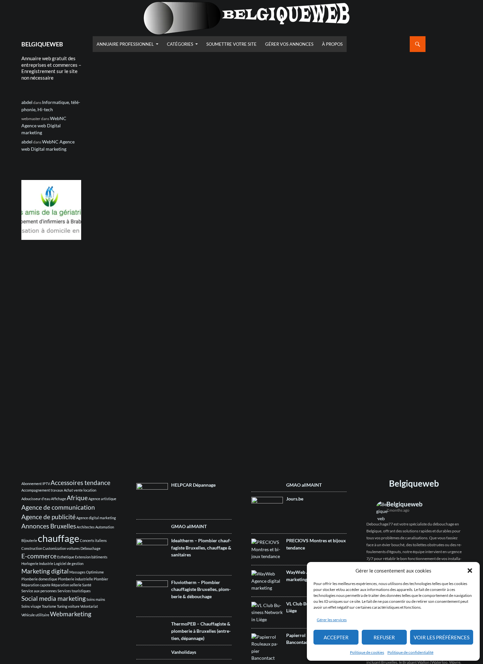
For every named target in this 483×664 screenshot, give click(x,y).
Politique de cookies (367, 652)
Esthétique (65, 557)
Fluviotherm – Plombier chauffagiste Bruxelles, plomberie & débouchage (201, 589)
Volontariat (89, 606)
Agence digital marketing (96, 518)
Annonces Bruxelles (48, 526)
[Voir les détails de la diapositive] (51, 210)
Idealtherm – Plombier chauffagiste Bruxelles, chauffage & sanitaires (201, 547)
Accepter (336, 637)
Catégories (180, 44)
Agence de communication (58, 507)
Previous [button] (29, 208)
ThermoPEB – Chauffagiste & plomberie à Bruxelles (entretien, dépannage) (201, 631)
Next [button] (73, 208)
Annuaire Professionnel (125, 44)
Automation (104, 527)
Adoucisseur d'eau (35, 499)
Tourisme (49, 606)
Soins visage (31, 606)
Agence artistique (102, 499)
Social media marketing (53, 598)
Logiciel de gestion (68, 563)
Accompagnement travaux (42, 490)
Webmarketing (70, 614)
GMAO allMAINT (189, 526)
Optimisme (95, 572)
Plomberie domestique (39, 579)
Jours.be (294, 498)
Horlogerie (29, 563)
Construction (31, 548)
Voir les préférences (442, 637)
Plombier (101, 579)
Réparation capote (36, 585)
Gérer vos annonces (289, 44)
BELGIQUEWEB (42, 44)
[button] (470, 570)
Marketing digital (45, 571)
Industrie (46, 563)
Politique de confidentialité (410, 652)
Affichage (58, 499)
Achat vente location (80, 490)
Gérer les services (332, 619)
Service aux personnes (39, 591)
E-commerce (39, 556)
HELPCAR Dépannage (193, 485)
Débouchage (90, 548)
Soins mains (95, 599)
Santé (86, 585)
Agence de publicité (48, 517)
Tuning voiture (68, 606)
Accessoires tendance (80, 482)
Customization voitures (61, 548)
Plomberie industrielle (75, 579)
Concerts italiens (93, 540)
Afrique (77, 497)
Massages (77, 572)
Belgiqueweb (414, 483)
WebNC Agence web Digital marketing (43, 125)
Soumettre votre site (231, 44)
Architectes (86, 527)
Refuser (384, 637)
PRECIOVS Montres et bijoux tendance (316, 544)
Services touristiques (74, 591)
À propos (332, 44)
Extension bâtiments (91, 557)
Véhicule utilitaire (35, 615)
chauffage (58, 538)
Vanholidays (183, 652)
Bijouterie (29, 540)
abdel (27, 102)
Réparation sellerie (66, 585)
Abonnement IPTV (35, 483)
